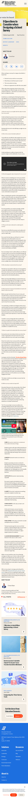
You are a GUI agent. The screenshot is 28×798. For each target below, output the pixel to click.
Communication (8, 620)
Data (17, 41)
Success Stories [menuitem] (19, 750)
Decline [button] (21, 795)
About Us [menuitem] (4, 774)
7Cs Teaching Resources (10, 655)
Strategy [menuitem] (3, 756)
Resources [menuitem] (20, 747)
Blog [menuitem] (17, 753)
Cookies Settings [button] (6, 795)
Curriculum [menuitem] (4, 759)
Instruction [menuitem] (3, 750)
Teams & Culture (7, 38)
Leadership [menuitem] (4, 753)
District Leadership (8, 41)
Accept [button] (13, 795)
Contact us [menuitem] (4, 780)
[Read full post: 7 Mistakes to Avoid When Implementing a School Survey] (14, 609)
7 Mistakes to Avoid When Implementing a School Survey (12, 627)
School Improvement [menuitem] (6, 762)
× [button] (25, 787)
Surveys (5, 45)
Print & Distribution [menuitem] (5, 765)
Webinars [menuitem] (18, 759)
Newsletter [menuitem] (18, 756)
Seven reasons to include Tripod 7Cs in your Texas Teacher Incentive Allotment (13, 662)
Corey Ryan (11, 56)
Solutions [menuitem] (5, 747)
